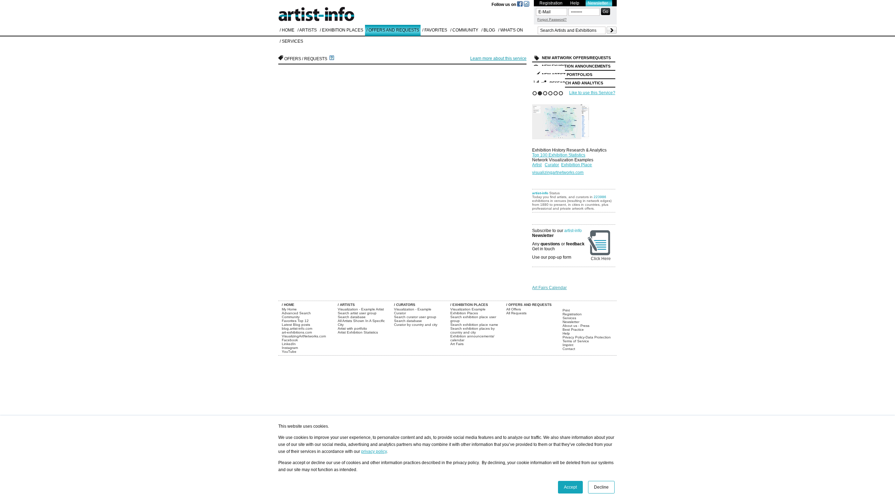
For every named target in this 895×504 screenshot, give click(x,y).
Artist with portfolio (352, 328)
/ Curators (404, 305)
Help (574, 3)
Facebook (290, 340)
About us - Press (576, 326)
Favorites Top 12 (295, 321)
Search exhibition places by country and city (472, 330)
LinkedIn (289, 344)
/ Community (464, 30)
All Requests (516, 313)
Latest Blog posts (296, 325)
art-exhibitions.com (297, 332)
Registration (551, 3)
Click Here (601, 258)
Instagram (290, 348)
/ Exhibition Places (341, 30)
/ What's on (510, 30)
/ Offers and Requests (392, 30)
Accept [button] (570, 487)
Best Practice (573, 329)
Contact (569, 349)
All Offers (513, 309)
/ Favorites (434, 30)
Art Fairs (457, 344)
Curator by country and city (415, 325)
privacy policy (374, 451)
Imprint (568, 345)
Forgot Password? (552, 19)
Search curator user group (415, 317)
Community (291, 317)
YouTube (289, 352)
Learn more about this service (498, 58)
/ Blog (488, 30)
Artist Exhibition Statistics (358, 332)
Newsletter (598, 3)
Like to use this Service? (592, 92)
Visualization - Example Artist (361, 309)
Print (566, 310)
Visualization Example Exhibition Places (468, 311)
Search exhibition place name (474, 325)
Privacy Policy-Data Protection (587, 337)
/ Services (291, 41)
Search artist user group (357, 313)
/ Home (287, 30)
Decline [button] (601, 487)
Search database (352, 317)
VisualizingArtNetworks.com (304, 336)
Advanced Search (296, 313)
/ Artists (307, 30)
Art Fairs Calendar (549, 287)
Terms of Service (576, 341)
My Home (289, 309)
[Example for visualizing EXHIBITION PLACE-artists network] (567, 120)
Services (569, 318)
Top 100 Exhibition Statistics (558, 155)
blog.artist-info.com (297, 328)
